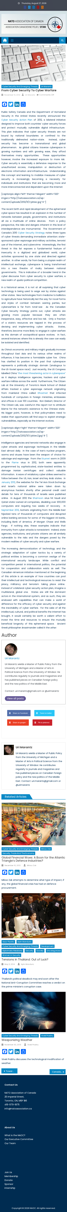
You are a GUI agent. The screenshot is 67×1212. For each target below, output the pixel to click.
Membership (11, 1176)
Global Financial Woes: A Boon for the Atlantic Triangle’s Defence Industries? (33, 859)
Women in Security (11, 955)
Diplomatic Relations (12, 950)
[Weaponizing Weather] (34, 1012)
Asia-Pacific (8, 941)
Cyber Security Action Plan (16, 119)
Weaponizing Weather (17, 1040)
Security (29, 950)
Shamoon (38, 498)
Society (39, 950)
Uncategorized (54, 950)
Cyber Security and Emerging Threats (20, 86)
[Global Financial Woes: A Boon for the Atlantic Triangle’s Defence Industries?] (34, 824)
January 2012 (8, 482)
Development (47, 946)
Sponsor (9, 1184)
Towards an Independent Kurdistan (11, 1071)
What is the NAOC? (15, 1135)
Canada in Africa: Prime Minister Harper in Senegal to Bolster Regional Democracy (59, 1071)
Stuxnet (45, 458)
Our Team (10, 1143)
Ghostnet (43, 393)
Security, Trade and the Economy (18, 853)
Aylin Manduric (24, 941)
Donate (9, 1180)
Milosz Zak (46, 849)
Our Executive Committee (19, 1139)
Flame (15, 462)
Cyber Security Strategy (31, 232)
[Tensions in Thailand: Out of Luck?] (34, 915)
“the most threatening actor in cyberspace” (41, 373)
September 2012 (10, 510)
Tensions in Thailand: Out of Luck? (25, 959)
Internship (10, 1188)
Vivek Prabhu (47, 1035)
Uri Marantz (46, 86)
